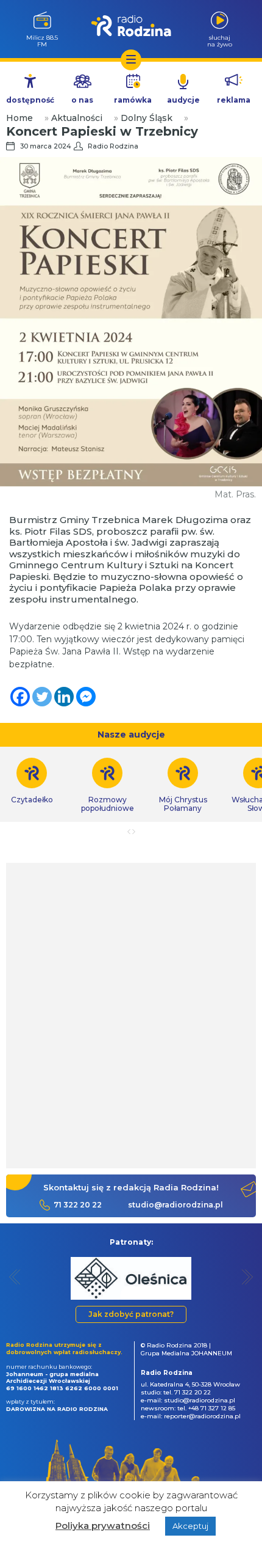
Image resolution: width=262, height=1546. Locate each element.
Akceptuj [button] (190, 1526)
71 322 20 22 (78, 1204)
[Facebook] (20, 696)
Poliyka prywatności (102, 1525)
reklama (233, 99)
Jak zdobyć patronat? (131, 1314)
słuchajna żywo (219, 41)
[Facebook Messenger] (86, 696)
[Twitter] (42, 696)
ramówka (133, 99)
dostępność (30, 99)
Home (19, 117)
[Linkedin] (64, 696)
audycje (183, 99)
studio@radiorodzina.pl (175, 1204)
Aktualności (76, 117)
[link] (107, 785)
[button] (15, 1277)
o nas (82, 99)
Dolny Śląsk (146, 117)
